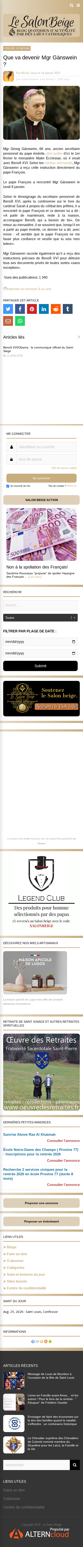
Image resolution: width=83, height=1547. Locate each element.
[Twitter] (8, 309)
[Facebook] (20, 309)
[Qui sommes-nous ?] (33, 1342)
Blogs (11, 1247)
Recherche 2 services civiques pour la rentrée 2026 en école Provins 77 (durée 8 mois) (38, 1174)
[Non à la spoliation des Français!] (41, 559)
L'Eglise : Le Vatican (16, 48)
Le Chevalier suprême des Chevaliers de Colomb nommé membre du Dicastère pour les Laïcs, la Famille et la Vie (53, 1443)
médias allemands (58, 163)
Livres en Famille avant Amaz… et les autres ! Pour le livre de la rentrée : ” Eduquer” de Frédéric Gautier (53, 1399)
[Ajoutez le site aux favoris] (41, 1342)
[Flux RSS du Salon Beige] (45, 1342)
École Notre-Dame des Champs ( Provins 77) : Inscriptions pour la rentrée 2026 (40, 1152)
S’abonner (15, 1261)
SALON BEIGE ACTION (41, 500)
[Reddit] (56, 309)
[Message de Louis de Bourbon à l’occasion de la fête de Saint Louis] (13, 1388)
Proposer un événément (41, 1221)
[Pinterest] (32, 309)
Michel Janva (29, 73)
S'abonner (11, 1499)
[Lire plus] (35, 576)
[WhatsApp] (20, 321)
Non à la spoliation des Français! (37, 567)
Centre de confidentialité (26, 1288)
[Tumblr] (68, 309)
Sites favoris (17, 1281)
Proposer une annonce (41, 1203)
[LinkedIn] (44, 309)
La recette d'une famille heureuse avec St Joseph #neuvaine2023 (39, 838)
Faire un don (17, 1254)
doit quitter (55, 153)
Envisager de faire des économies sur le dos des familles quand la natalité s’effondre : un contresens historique (53, 1420)
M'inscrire (72, 486)
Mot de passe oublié (64, 468)
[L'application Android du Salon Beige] (50, 1342)
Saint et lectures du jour (26, 1274)
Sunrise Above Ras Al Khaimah (29, 1135)
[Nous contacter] (37, 1342)
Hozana (41, 843)
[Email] (8, 321)
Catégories (15, 1267)
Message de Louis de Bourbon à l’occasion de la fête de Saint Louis (51, 1375)
